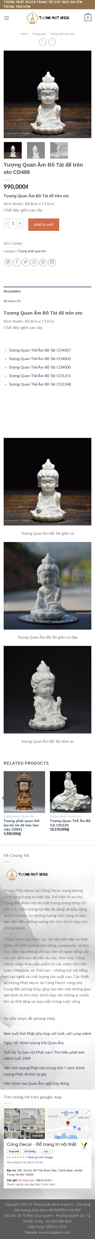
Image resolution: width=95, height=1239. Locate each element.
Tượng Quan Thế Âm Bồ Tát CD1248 (40, 384)
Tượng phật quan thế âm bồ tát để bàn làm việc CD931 (21, 825)
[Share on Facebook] (17, 262)
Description (12, 291)
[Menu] (7, 18)
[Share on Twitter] (26, 262)
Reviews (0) (12, 301)
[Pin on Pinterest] (43, 262)
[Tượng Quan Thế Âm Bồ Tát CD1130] (70, 792)
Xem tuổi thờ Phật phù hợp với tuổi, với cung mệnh (47, 1034)
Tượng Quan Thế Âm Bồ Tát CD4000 (40, 367)
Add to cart (43, 224)
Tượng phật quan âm (62, 34)
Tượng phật (39, 34)
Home (24, 34)
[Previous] (11, 94)
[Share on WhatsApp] (8, 262)
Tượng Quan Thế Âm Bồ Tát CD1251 (40, 376)
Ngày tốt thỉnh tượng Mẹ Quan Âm (34, 1043)
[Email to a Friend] (34, 262)
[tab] (47, 291)
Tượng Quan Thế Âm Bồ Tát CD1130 (70, 823)
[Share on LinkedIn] (52, 262)
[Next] (83, 94)
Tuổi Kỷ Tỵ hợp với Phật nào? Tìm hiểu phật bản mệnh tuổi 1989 (44, 1055)
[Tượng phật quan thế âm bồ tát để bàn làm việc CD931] (24, 792)
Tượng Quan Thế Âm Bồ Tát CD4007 (40, 350)
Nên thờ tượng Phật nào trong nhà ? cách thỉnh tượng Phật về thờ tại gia (44, 1071)
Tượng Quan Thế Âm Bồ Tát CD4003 (40, 359)
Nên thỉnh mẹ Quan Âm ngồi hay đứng (36, 1083)
